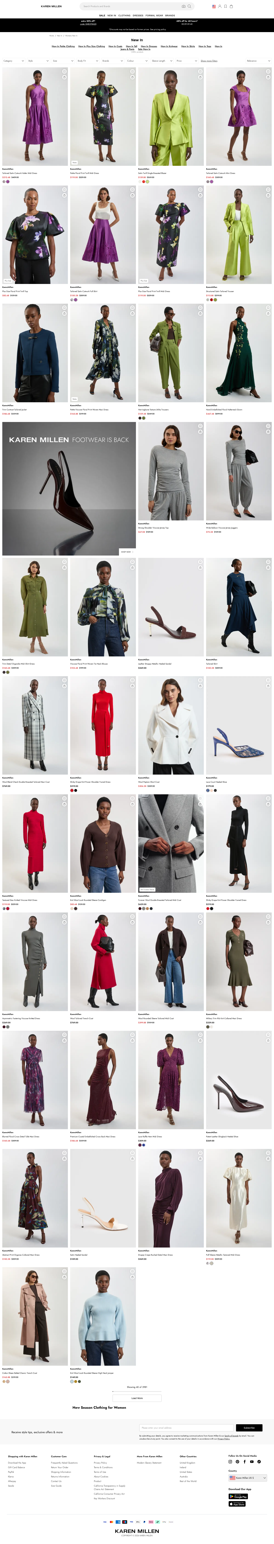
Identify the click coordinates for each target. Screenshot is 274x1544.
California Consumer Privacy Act (109, 1493)
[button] (214, 6)
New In (59, 35)
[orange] (143, 181)
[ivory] (140, 181)
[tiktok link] (259, 1461)
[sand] (71, 908)
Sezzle (11, 1485)
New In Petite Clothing (63, 46)
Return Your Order (59, 1467)
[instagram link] (230, 1461)
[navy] (207, 790)
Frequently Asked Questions (64, 1462)
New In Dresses (149, 46)
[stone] (4, 1381)
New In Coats (115, 46)
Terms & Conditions (103, 1467)
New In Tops (205, 46)
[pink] (7, 181)
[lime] (147, 181)
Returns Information (60, 1476)
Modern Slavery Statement (149, 1462)
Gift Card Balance (16, 1467)
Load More (137, 1398)
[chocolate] (140, 418)
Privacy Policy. (224, 1438)
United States (186, 1472)
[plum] (4, 672)
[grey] (7, 1026)
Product (97, 1481)
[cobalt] (143, 1145)
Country (233, 1470)
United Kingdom (187, 1462)
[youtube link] (252, 1461)
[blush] (211, 790)
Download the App (17, 1462)
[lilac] (207, 1263)
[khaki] (7, 672)
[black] (75, 790)
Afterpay (12, 1481)
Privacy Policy (100, 1462)
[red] (71, 790)
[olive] (207, 1026)
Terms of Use (100, 1472)
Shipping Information (61, 1472)
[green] (143, 418)
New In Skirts (188, 46)
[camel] (147, 908)
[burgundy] (140, 908)
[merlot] (4, 1026)
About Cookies (101, 1476)
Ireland (183, 1467)
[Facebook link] (244, 1461)
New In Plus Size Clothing (91, 46)
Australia (184, 1476)
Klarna (11, 1476)
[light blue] (71, 1381)
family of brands (231, 1435)
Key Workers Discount (104, 1498)
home (51, 35)
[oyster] (4, 181)
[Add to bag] (64, 77)
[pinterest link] (237, 1461)
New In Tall (131, 46)
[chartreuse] (75, 1381)
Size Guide (56, 1485)
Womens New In (71, 35)
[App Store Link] (238, 1500)
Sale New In (144, 49)
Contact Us (56, 1481)
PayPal (11, 1472)
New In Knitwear (169, 46)
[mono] (4, 908)
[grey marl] (143, 908)
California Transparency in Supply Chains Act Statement (109, 1487)
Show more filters (209, 60)
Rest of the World (188, 1481)
